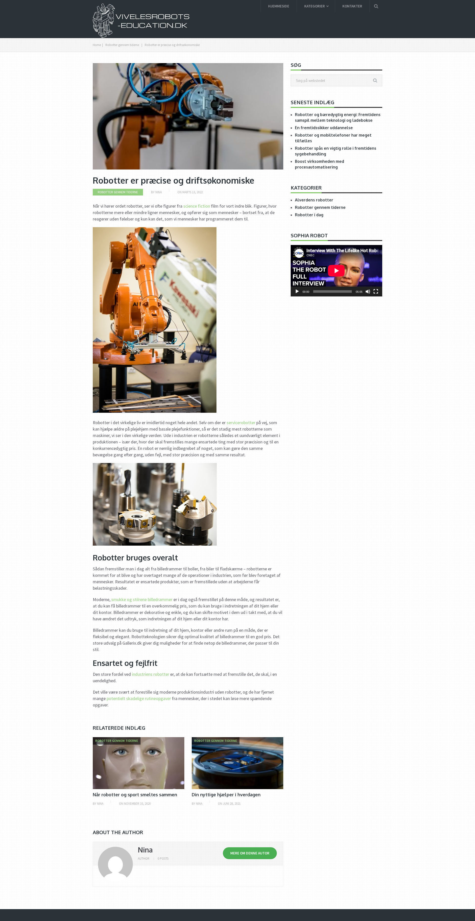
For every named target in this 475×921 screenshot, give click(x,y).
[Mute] (367, 291)
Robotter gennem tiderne (122, 45)
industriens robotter (150, 674)
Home (97, 45)
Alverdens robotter (314, 199)
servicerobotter (241, 422)
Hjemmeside (278, 6)
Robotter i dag (309, 214)
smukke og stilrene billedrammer (141, 599)
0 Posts (163, 858)
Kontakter (352, 6)
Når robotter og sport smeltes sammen (135, 794)
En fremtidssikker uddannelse (324, 127)
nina (145, 849)
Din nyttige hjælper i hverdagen (226, 794)
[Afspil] (297, 291)
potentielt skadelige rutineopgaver (139, 698)
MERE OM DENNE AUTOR (249, 853)
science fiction (196, 206)
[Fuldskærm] (375, 291)
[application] (336, 270)
